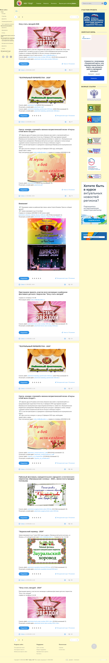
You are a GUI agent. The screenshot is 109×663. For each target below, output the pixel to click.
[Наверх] (94, 646)
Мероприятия (4, 30)
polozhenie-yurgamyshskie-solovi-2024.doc (40, 509)
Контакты (39, 653)
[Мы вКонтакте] (3, 57)
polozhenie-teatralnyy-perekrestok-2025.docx (40, 375)
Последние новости (19, 649)
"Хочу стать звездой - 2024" (30, 588)
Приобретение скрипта (42, 651)
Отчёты (3, 32)
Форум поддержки (41, 649)
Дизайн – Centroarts (74, 659)
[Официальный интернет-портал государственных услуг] (94, 170)
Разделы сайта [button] (18, 644)
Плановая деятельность (7, 21)
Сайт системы (40, 647)
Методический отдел (62, 115)
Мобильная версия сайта (20, 651)
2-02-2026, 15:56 (30, 196)
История (3, 13)
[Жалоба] (66, 70)
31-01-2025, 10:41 (30, 469)
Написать (94, 78)
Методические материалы (7, 43)
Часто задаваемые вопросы (8, 24)
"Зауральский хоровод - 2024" (31, 531)
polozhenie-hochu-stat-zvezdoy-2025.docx (39, 324)
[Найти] (105, 3)
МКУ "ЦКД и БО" (30, 659)
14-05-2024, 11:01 (30, 580)
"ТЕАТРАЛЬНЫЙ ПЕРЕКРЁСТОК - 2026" (35, 78)
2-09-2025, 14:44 (30, 284)
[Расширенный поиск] (102, 3)
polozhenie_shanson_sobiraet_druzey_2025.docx (32, 215)
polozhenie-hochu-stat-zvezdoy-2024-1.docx (40, 621)
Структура (4, 16)
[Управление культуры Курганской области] (94, 111)
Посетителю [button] (62, 644)
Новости (66, 63)
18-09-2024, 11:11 (30, 523)
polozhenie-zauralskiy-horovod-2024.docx (39, 567)
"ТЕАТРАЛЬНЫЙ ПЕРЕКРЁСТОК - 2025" (35, 346)
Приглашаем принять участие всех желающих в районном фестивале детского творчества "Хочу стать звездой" (43, 293)
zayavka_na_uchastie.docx (35, 456)
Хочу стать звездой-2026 (29, 24)
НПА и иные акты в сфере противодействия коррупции (8, 40)
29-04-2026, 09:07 (30, 70)
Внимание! (23, 204)
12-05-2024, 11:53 (30, 634)
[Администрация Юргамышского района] (94, 121)
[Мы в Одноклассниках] (11, 57)
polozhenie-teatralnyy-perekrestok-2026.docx (40, 109)
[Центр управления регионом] (94, 223)
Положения (72, 63)
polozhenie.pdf (32, 183)
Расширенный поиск (19, 647)
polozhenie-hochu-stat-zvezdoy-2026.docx (39, 57)
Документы (4, 18)
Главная (61, 647)
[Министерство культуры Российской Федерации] (94, 99)
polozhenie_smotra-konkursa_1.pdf (37, 452)
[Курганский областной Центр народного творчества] (94, 133)
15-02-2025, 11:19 (30, 388)
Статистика (62, 649)
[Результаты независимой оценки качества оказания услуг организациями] (94, 177)
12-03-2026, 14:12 (30, 121)
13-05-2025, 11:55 (30, 338)
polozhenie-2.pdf (32, 105)
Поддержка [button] (40, 644)
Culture (22, 70)
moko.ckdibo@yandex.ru (50, 55)
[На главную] (17, 11)
